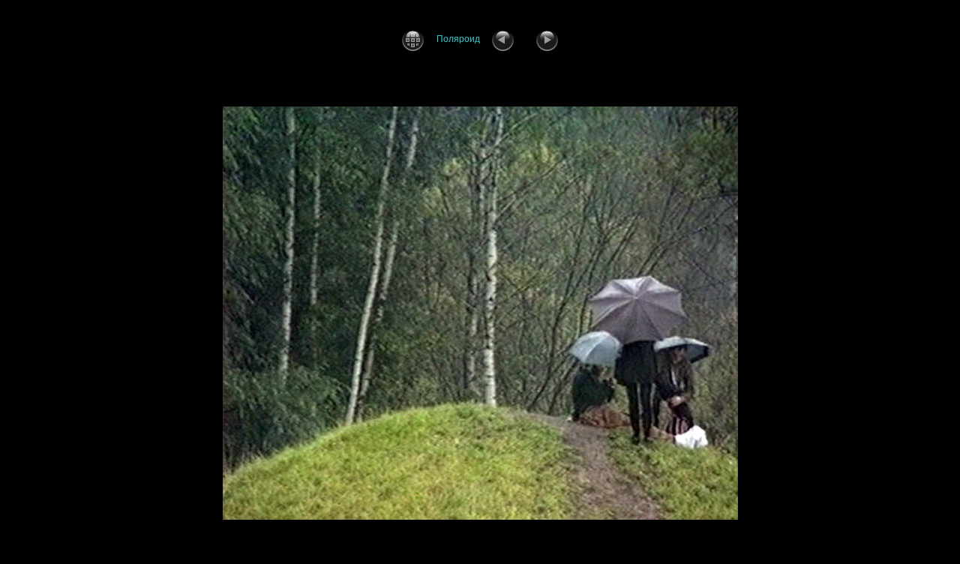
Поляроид (458, 39)
